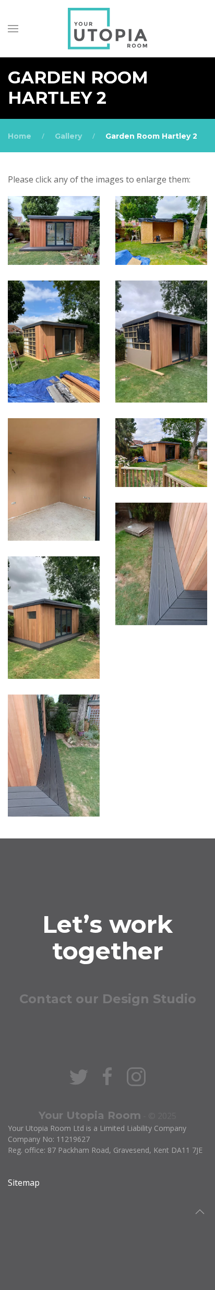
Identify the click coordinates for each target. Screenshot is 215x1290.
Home (19, 136)
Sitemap (24, 1182)
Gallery (68, 136)
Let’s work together (107, 937)
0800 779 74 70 (107, 1025)
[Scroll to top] (200, 1212)
